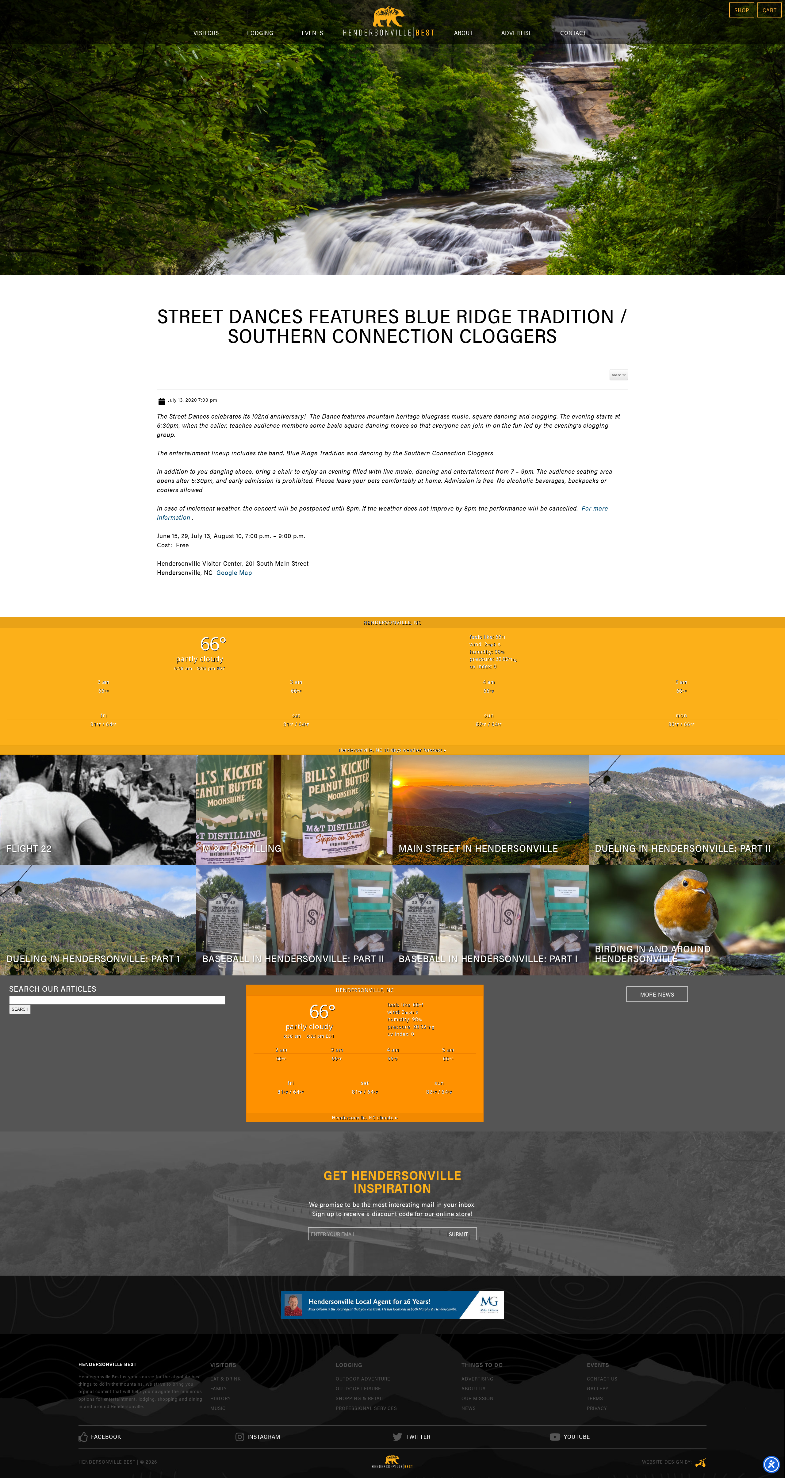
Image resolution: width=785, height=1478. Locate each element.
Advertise (516, 33)
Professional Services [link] (366, 1407)
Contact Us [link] (602, 1378)
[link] (106, 1436)
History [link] (220, 1398)
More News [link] (657, 994)
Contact (573, 33)
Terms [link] (595, 1398)
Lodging (260, 33)
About (463, 33)
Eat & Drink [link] (225, 1378)
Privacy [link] (597, 1407)
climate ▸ (365, 1117)
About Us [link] (473, 1388)
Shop (741, 10)
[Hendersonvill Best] (392, 1462)
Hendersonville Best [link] (388, 22)
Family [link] (218, 1388)
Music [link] (218, 1407)
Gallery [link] (597, 1388)
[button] (458, 1233)
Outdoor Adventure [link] (363, 1378)
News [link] (468, 1407)
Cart (770, 10)
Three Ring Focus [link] (700, 1463)
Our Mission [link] (477, 1398)
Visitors (206, 33)
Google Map (234, 572)
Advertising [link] (477, 1378)
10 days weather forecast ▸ (392, 750)
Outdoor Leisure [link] (358, 1388)
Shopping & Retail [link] (360, 1398)
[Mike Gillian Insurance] (392, 1305)
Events (312, 33)
